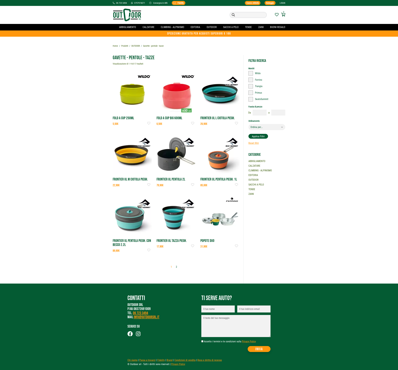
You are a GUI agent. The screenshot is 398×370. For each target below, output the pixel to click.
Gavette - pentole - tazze (153, 46)
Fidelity (180, 3)
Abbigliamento (127, 27)
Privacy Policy (249, 341)
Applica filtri (258, 136)
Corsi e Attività (252, 3)
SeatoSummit (261, 99)
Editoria (195, 27)
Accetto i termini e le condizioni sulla (230, 341)
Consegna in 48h (160, 3)
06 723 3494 (140, 313)
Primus (258, 92)
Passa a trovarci (147, 360)
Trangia (258, 86)
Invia (259, 349)
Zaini (261, 27)
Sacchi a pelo (231, 27)
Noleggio (270, 3)
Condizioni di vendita (185, 360)
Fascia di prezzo (255, 106)
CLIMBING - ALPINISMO (172, 27)
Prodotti (124, 46)
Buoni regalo (277, 27)
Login (282, 3)
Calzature (148, 27)
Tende (248, 27)
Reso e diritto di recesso (209, 360)
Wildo (258, 73)
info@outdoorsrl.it (146, 317)
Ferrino (258, 79)
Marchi (251, 68)
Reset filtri (253, 143)
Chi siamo (132, 360)
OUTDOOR (212, 27)
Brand (170, 360)
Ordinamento (254, 121)
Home (115, 46)
